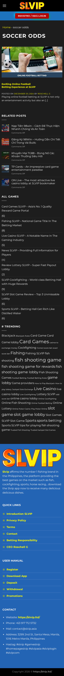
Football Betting (19, 378)
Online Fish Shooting (16, 402)
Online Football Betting (41, 403)
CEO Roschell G (17, 547)
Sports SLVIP (10, 425)
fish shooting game (38, 360)
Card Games (34, 341)
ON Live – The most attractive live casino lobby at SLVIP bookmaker (33, 182)
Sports (30, 420)
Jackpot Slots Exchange (22, 389)
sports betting (49, 420)
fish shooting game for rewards (28, 366)
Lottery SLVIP (46, 394)
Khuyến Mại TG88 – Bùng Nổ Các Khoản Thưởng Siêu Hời (32, 155)
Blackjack (8, 335)
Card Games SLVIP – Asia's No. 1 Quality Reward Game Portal (27, 208)
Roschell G (44, 94)
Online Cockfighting (47, 399)
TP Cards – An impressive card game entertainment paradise (35, 168)
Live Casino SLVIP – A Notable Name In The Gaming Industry (29, 238)
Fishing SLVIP (34, 353)
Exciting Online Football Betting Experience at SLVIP (18, 85)
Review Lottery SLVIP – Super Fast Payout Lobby (29, 267)
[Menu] (4, 6)
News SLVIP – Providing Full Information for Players (30, 252)
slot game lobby (29, 414)
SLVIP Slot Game (13, 420)
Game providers (23, 383)
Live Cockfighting (28, 394)
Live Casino (45, 388)
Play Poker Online (39, 409)
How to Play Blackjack (45, 383)
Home (6, 27)
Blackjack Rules (23, 336)
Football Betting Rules (37, 378)
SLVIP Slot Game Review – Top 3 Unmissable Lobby (30, 296)
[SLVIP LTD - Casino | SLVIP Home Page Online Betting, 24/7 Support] (32, 6)
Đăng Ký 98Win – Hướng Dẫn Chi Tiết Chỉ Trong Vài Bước (35, 141)
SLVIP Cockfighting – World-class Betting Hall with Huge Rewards (31, 282)
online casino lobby (24, 398)
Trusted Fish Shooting (20, 430)
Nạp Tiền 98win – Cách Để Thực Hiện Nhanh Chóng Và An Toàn (35, 127)
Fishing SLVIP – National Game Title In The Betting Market (29, 223)
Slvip (5, 471)
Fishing (18, 353)
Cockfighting (27, 347)
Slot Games (54, 415)
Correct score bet (44, 348)
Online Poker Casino (21, 409)
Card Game (38, 335)
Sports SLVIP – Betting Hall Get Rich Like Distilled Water (28, 311)
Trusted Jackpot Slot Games (43, 430)
